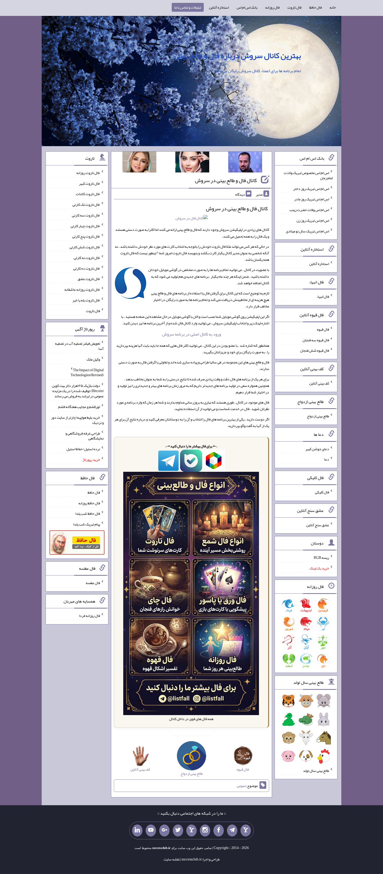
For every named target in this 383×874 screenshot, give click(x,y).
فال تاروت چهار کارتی (85, 225)
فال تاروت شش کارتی (85, 247)
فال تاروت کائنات (88, 193)
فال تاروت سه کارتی (86, 215)
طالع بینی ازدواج (318, 416)
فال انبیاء (323, 296)
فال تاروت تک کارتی (86, 204)
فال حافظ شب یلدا (87, 513)
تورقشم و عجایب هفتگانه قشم (79, 406)
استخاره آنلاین (219, 7)
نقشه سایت (172, 859)
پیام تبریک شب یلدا (86, 524)
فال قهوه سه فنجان (315, 339)
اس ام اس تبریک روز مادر (311, 199)
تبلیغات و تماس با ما (187, 7)
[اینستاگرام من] (205, 830)
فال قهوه (323, 329)
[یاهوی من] (245, 830)
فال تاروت (294, 7)
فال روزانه (272, 7)
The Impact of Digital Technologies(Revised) (87, 372)
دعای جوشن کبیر (317, 448)
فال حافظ (315, 7)
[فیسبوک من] (218, 830)
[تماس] (191, 830)
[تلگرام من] (232, 830)
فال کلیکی (322, 492)
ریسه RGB (321, 557)
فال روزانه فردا (89, 615)
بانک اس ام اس (247, 7)
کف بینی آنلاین (319, 383)
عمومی (241, 785)
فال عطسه (93, 582)
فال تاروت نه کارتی (87, 257)
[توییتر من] (178, 830)
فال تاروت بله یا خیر (86, 300)
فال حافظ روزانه (89, 502)
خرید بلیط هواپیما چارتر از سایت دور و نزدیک (77, 420)
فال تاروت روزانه (88, 172)
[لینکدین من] (137, 830)
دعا (326, 459)
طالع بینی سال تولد (316, 770)
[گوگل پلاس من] (164, 830)
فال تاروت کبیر (89, 183)
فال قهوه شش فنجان (314, 350)
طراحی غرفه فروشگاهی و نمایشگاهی (84, 435)
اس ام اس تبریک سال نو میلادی (307, 230)
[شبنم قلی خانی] (139, 163)
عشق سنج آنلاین (317, 524)
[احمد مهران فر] (245, 163)
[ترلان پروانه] (192, 163)
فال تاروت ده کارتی (86, 268)
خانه (333, 7)
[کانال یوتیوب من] (151, 830)
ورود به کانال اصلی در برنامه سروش (191, 334)
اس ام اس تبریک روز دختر (311, 188)
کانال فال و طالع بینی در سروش (226, 180)
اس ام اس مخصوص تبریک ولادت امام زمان (308, 175)
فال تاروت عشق (89, 278)
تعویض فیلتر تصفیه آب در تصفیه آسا (79, 346)
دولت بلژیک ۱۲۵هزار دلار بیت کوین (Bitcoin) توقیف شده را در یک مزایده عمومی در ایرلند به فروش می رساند (78, 391)
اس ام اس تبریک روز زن (312, 220)
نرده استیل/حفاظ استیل (83, 449)
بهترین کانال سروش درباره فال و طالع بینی (238, 55)
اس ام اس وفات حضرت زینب (309, 209)
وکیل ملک (93, 359)
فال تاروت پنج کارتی (86, 236)
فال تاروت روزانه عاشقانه (82, 289)
